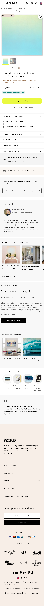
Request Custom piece (23, 107)
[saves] (32, 3)
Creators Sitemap (31, 589)
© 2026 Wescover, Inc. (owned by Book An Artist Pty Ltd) (21, 583)
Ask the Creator (12, 191)
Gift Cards (9, 489)
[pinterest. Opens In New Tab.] (21, 573)
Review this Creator (14, 320)
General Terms (22, 593)
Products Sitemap (12, 589)
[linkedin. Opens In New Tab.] (25, 573)
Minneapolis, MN (20, 209)
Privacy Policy (9, 593)
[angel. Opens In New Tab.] (29, 573)
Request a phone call (32, 191)
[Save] (40, 16)
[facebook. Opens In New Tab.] (17, 573)
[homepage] (11, 3)
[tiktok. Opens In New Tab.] (32, 572)
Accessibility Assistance (16, 497)
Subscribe (22, 523)
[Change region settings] (41, 3)
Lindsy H (9, 204)
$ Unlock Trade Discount (14, 92)
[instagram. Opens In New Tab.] (12, 573)
